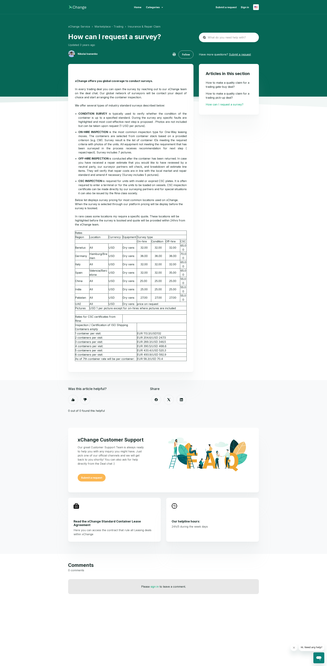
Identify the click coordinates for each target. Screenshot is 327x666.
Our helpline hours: (186, 521)
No (85, 400)
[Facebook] (156, 399)
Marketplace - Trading (109, 26)
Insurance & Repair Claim (144, 26)
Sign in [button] (245, 7)
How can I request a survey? (224, 104)
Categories (153, 7)
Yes (73, 400)
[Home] (77, 7)
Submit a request (226, 7)
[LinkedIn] (181, 399)
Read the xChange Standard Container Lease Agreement (107, 523)
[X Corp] (169, 399)
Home (137, 7)
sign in (155, 586)
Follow (186, 54)
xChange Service (79, 26)
